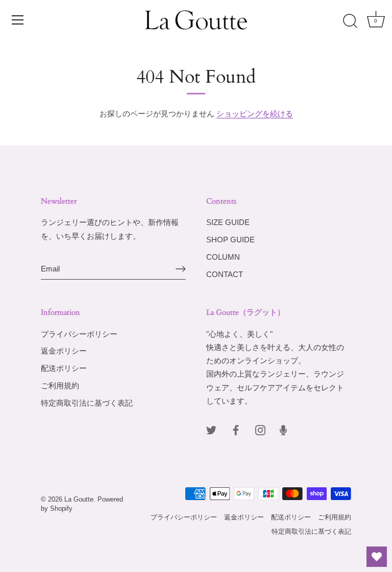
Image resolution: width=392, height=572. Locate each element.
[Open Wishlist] (376, 556)
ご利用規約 (60, 385)
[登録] (181, 269)
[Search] (350, 21)
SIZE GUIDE (228, 222)
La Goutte (78, 499)
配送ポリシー (64, 368)
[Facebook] (236, 429)
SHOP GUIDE (230, 239)
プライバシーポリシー (79, 334)
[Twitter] (211, 429)
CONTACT (224, 274)
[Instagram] (260, 429)
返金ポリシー (64, 350)
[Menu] (18, 20)
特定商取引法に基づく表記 (87, 403)
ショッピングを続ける (254, 113)
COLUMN (223, 257)
